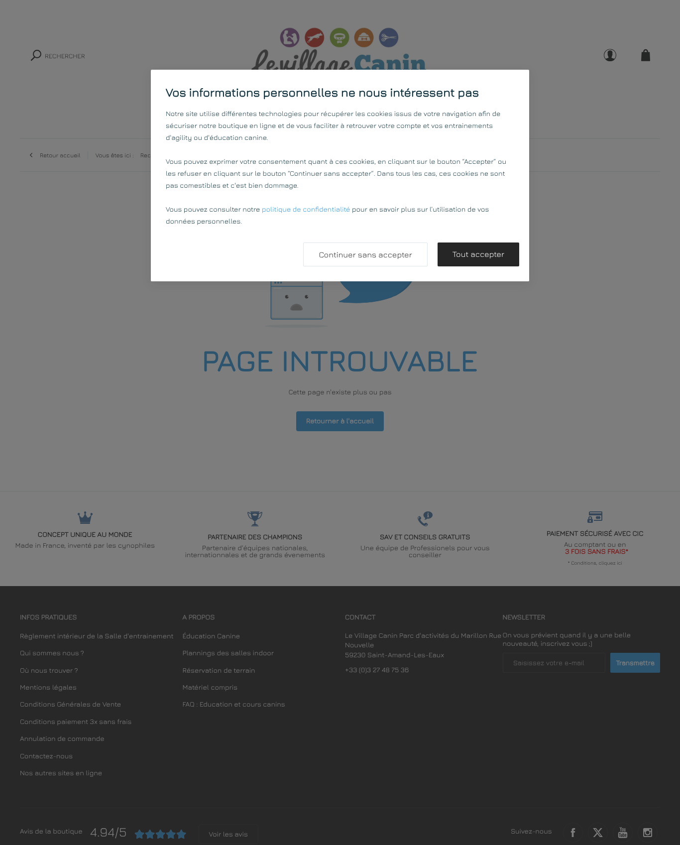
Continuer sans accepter (365, 254)
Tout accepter (478, 254)
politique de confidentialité (306, 209)
